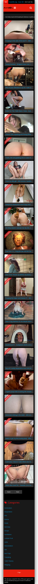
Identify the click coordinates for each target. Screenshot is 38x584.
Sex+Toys (7, 553)
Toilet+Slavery (8, 561)
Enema (6, 519)
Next (17, 492)
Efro (5, 515)
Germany (7, 527)
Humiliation (7, 534)
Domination (8, 508)
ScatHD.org (8, 8)
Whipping (7, 565)
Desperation (8, 512)
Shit (5, 550)
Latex (6, 542)
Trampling (7, 557)
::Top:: (19, 572)
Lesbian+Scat (8, 538)
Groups (6, 531)
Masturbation (8, 546)
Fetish (6, 523)
